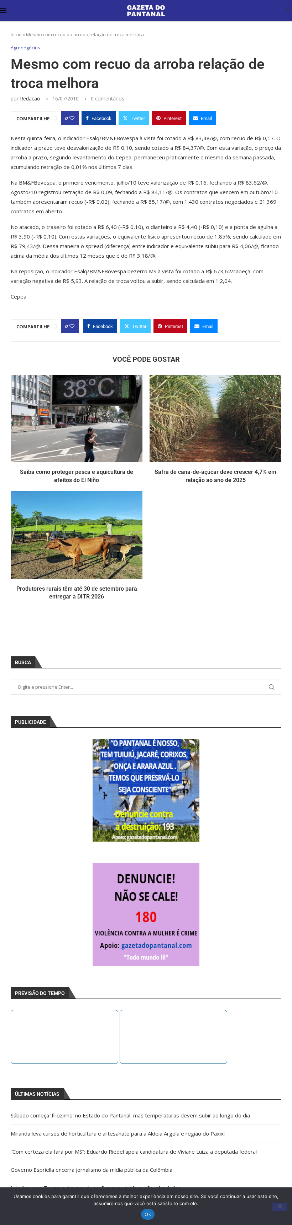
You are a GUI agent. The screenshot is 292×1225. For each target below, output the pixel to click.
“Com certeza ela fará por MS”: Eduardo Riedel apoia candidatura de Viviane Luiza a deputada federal (134, 1151)
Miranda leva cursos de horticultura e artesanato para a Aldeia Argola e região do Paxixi (118, 1133)
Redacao (30, 98)
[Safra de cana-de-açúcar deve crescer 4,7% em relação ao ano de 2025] (215, 419)
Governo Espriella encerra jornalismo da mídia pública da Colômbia (91, 1169)
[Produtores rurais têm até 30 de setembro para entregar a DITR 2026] (76, 535)
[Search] (288, 10)
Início (16, 34)
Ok (148, 1214)
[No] (279, 1207)
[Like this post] (71, 118)
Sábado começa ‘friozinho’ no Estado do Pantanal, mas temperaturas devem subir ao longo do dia (130, 1115)
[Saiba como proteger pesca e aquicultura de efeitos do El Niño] (76, 419)
